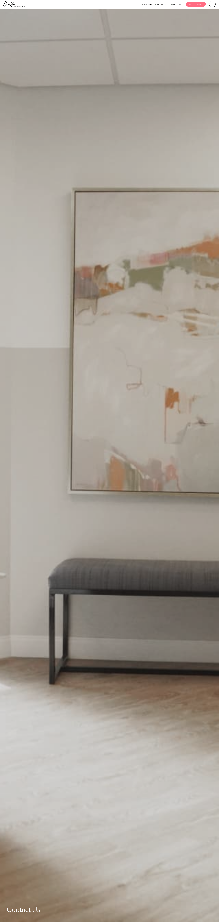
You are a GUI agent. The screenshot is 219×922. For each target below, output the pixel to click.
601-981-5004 (162, 4)
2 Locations (146, 4)
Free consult (195, 4)
